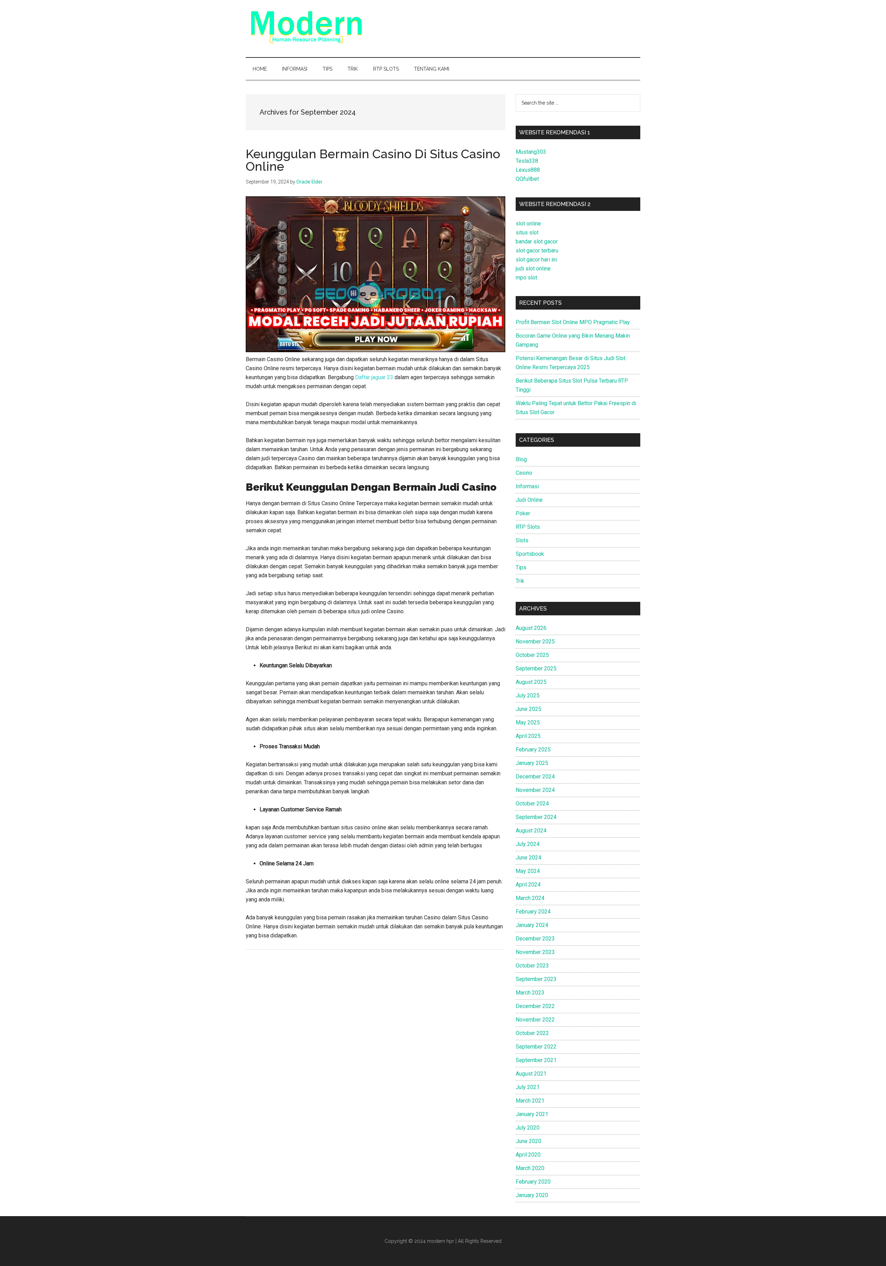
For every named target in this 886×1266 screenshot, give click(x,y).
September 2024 (536, 817)
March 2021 (530, 1100)
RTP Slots (528, 527)
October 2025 (532, 655)
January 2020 (532, 1195)
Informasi (527, 486)
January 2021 (532, 1114)
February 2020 (533, 1181)
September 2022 (536, 1046)
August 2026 (531, 628)
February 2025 (533, 749)
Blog (521, 459)
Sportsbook (530, 554)
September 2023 (536, 979)
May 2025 (528, 722)
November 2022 (535, 1019)
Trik (520, 581)
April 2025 (528, 736)
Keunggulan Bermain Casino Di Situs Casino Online (373, 159)
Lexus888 (528, 170)
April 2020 (528, 1154)
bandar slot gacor (537, 241)
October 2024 (532, 803)
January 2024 (532, 925)
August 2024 (531, 830)
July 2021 (528, 1087)
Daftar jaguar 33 (374, 377)
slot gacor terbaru (537, 250)
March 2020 (530, 1168)
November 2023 (535, 952)
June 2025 (528, 709)
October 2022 (532, 1033)
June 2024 (528, 857)
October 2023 (532, 965)
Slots (522, 540)
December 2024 (535, 776)
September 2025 (536, 668)
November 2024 (535, 790)
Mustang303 (531, 152)
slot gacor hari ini (536, 259)
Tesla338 (527, 161)
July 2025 (528, 695)
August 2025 (531, 682)
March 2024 (530, 898)
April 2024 (528, 884)
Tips (521, 567)
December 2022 (535, 1006)
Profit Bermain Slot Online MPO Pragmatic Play (573, 322)
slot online (528, 223)
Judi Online (529, 500)
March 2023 (530, 992)
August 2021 (531, 1073)
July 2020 (528, 1127)
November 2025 (535, 641)
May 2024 (528, 871)
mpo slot (526, 277)
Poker (523, 513)
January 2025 (532, 763)
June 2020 (528, 1141)
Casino (524, 473)
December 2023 (535, 938)
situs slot (527, 232)
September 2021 (536, 1060)
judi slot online (533, 268)
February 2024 (533, 911)
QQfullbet (527, 179)
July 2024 (528, 844)
